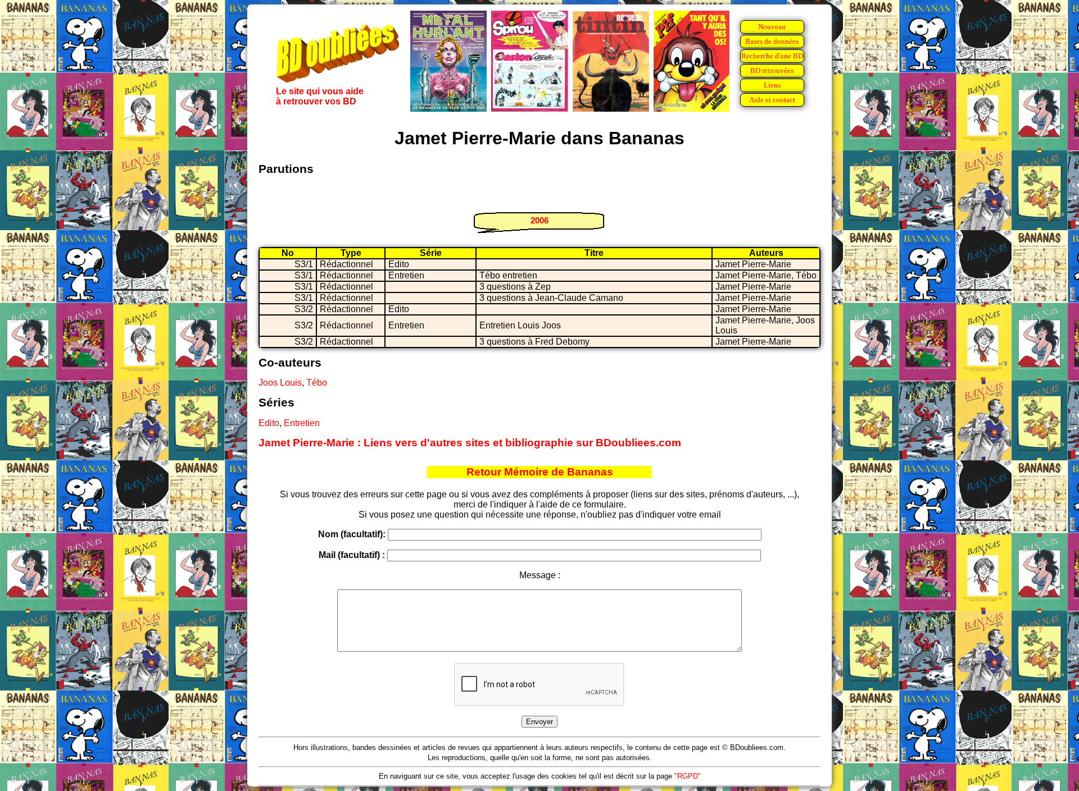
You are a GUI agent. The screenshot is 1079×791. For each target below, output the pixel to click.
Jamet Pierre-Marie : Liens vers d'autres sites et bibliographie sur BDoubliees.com (470, 443)
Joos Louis (280, 382)
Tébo (316, 382)
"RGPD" (687, 776)
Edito (269, 423)
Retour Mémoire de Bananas (539, 472)
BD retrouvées (772, 70)
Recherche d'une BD (772, 56)
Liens (772, 85)
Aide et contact (772, 99)
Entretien (302, 423)
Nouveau (772, 26)
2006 (539, 220)
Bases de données (772, 41)
